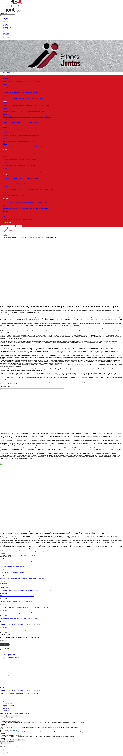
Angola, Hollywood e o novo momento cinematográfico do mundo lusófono (23, 111)
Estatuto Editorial (8, 705)
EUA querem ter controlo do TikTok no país (15, 195)
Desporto (5, 198)
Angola (5, 84)
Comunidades (7, 27)
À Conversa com (7, 19)
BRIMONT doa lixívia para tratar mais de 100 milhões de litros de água (22, 81)
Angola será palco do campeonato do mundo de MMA (17, 219)
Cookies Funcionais (7, 725)
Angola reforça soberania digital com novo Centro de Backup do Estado (19, 618)
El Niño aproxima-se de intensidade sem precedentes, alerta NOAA (21, 135)
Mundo (5, 125)
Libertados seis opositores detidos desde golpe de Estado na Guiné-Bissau (22, 92)
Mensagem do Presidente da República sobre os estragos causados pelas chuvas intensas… (27, 87)
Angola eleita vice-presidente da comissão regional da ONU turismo (21, 122)
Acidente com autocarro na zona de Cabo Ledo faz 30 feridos (19, 159)
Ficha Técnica (7, 703)
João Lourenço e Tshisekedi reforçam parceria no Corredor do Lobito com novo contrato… (27, 129)
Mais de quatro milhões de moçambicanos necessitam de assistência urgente (23, 98)
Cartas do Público (8, 25)
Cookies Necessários (7, 721)
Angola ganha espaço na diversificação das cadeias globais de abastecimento (20, 624)
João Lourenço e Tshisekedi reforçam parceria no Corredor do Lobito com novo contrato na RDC (26, 590)
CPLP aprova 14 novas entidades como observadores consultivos (17, 596)
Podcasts (5, 24)
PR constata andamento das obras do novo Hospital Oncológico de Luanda (23, 154)
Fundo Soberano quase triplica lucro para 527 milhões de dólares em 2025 (19, 613)
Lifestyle (5, 174)
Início (4, 75)
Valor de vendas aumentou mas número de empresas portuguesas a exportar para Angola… (27, 117)
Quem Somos (7, 702)
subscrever (5, 644)
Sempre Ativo (16, 721)
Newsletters (6, 28)
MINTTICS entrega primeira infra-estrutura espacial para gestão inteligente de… (24, 171)
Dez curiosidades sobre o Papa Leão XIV (14, 184)
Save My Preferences (12, 739)
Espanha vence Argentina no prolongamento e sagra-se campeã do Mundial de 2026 (25, 208)
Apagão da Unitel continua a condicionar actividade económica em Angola (19, 693)
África (5, 90)
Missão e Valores (8, 707)
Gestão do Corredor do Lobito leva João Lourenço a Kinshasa (16, 601)
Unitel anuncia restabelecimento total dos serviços (13, 696)
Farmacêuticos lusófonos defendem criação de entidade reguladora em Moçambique (25, 146)
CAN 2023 (8, 222)
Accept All (16, 716)
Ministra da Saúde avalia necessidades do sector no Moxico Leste (20, 165)
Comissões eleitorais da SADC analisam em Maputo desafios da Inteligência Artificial (22, 630)
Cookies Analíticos (7, 730)
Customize (3, 716)
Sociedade (6, 149)
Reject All (10, 716)
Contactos (6, 710)
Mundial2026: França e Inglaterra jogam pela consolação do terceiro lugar (22, 213)
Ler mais (2, 553)
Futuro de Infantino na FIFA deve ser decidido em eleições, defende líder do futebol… (26, 202)
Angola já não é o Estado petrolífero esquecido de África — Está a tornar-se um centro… (26, 105)
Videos (5, 22)
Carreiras (6, 708)
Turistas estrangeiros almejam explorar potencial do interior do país (20, 178)
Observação (15, 725)
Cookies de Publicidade (8, 735)
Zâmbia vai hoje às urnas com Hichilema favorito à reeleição (19, 141)
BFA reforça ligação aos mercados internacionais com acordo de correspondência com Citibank (25, 607)
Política (5, 151)
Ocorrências (6, 77)
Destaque (5, 18)
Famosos (5, 21)
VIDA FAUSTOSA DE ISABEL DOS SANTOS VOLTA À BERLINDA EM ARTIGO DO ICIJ (29, 189)
